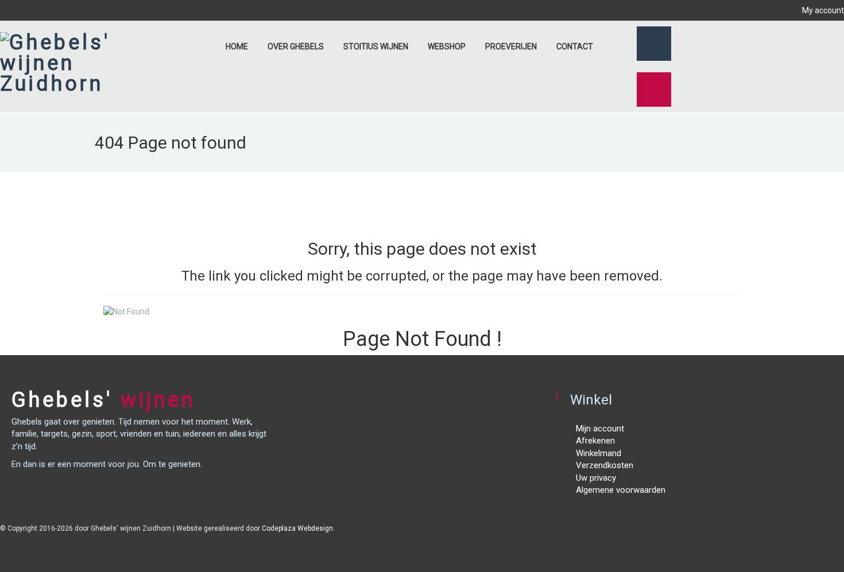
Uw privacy (596, 478)
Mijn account (600, 428)
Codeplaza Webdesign (297, 528)
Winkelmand (598, 453)
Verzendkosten (604, 465)
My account (822, 10)
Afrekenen (595, 440)
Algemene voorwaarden (620, 490)
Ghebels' (103, 400)
